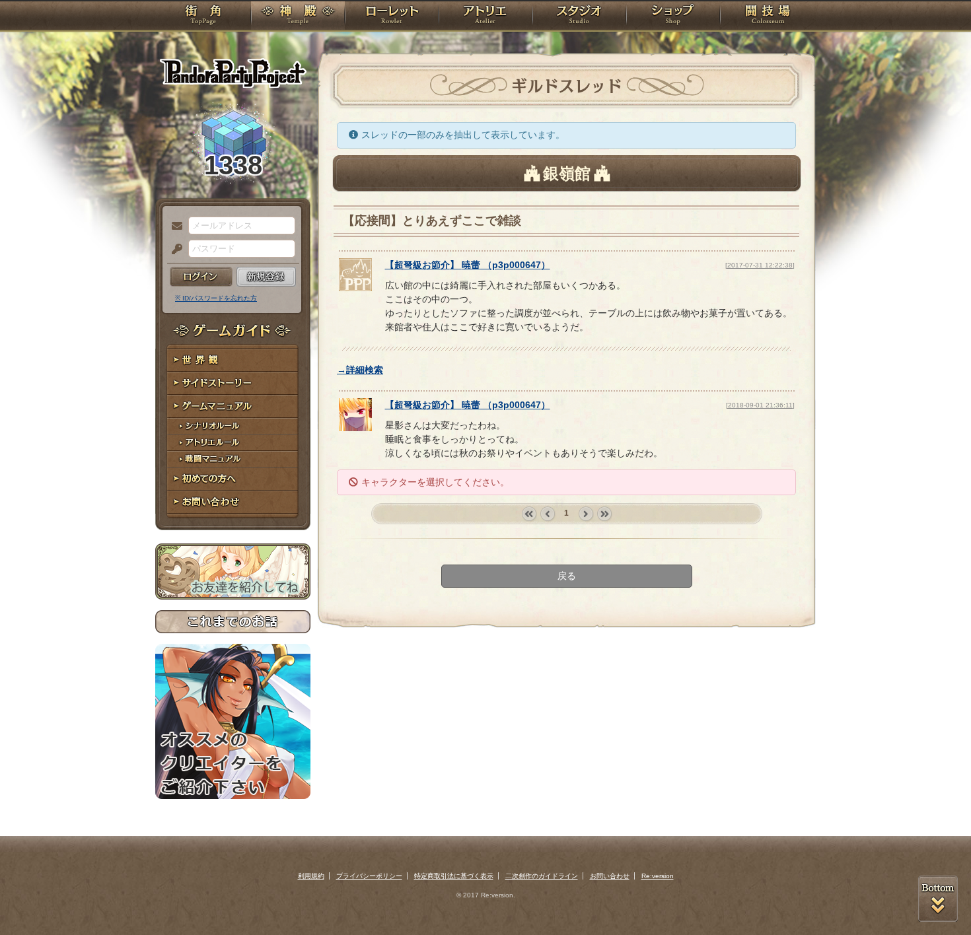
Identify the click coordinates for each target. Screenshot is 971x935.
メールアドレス (173, 226)
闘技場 (768, 16)
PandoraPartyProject (232, 72)
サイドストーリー (232, 383)
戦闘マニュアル (232, 459)
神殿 (298, 16)
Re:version (657, 876)
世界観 (232, 360)
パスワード (173, 250)
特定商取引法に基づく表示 (453, 876)
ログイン (201, 277)
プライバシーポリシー (369, 876)
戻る (566, 576)
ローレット (392, 16)
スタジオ (579, 16)
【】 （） (467, 265)
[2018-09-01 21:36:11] (760, 405)
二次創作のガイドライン (541, 876)
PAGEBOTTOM (938, 899)
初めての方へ (232, 479)
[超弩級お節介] (355, 288)
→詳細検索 (360, 369)
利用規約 (311, 876)
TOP (203, 16)
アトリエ (485, 16)
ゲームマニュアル (232, 406)
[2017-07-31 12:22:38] (760, 265)
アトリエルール (232, 442)
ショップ (673, 16)
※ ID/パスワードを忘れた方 (216, 298)
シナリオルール (232, 426)
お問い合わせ (232, 502)
